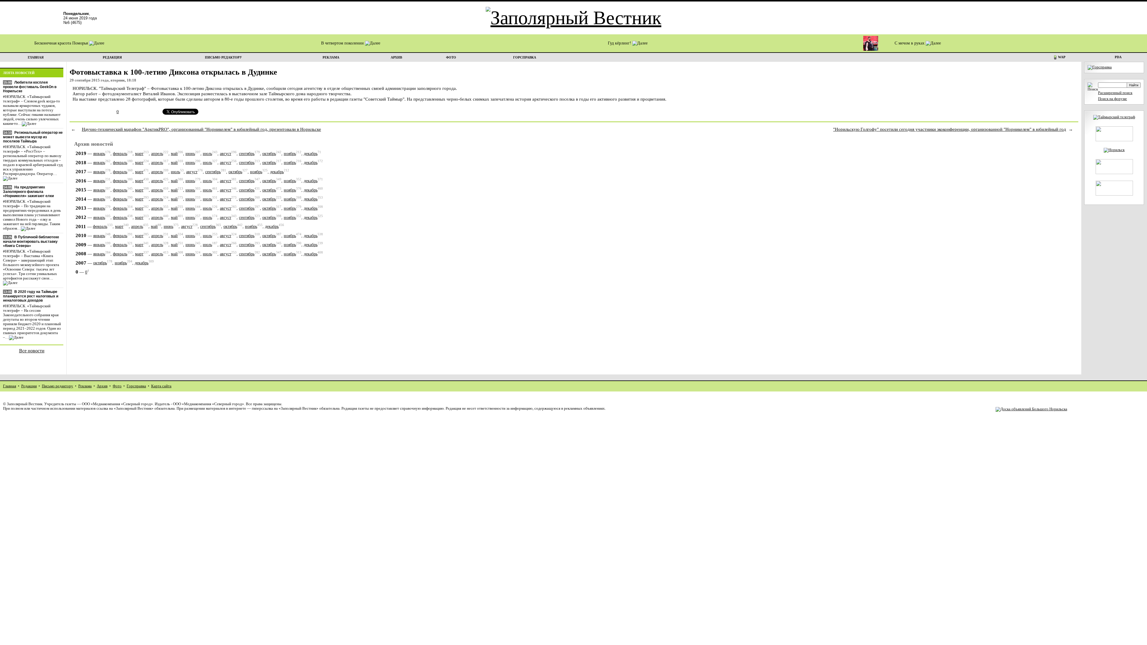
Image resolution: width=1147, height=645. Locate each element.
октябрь (269, 153)
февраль (120, 153)
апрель (157, 153)
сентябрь (246, 153)
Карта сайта (161, 386)
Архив (102, 386)
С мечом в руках (910, 43)
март (139, 153)
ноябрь (290, 153)
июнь (190, 153)
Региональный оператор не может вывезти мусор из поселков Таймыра (33, 136)
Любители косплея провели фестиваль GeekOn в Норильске (29, 86)
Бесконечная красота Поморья (61, 43)
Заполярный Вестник (24, 404)
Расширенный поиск (1115, 93)
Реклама (85, 386)
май (174, 153)
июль (207, 153)
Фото (117, 386)
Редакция (29, 386)
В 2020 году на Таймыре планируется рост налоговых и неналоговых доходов (30, 296)
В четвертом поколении (343, 43)
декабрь (311, 153)
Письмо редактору (57, 386)
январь (99, 153)
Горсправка (136, 386)
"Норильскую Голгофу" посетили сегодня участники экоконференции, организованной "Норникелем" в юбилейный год (949, 129)
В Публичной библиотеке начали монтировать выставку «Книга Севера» (31, 241)
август (225, 153)
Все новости (32, 350)
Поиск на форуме (1112, 99)
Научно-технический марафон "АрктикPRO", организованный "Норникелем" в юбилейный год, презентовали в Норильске (201, 129)
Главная (9, 386)
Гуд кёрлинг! (620, 43)
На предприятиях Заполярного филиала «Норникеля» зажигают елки (28, 191)
